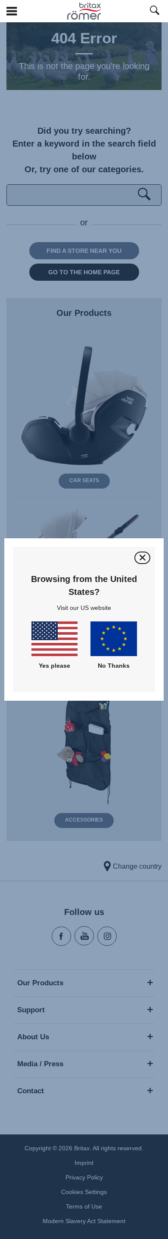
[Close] (142, 557)
